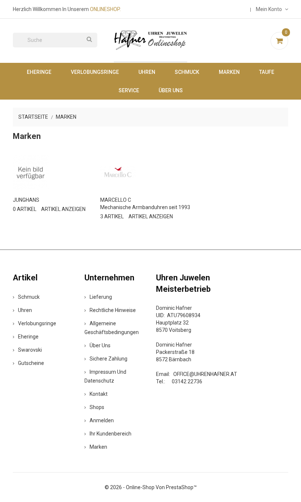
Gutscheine (31, 363)
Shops (97, 407)
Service (129, 90)
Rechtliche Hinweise (113, 310)
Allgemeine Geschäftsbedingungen (111, 327)
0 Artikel (24, 209)
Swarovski (30, 350)
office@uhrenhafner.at (205, 374)
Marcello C (115, 200)
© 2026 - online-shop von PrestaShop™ (151, 487)
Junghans (26, 200)
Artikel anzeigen (63, 209)
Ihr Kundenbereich (110, 434)
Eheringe (39, 72)
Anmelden (102, 420)
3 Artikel (112, 216)
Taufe (266, 72)
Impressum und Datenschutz (105, 376)
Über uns (171, 90)
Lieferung (101, 297)
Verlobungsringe (95, 72)
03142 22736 (187, 381)
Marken (229, 72)
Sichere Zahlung (108, 359)
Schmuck (187, 72)
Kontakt (99, 394)
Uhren (146, 72)
